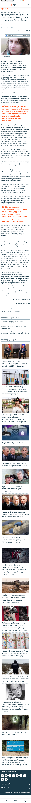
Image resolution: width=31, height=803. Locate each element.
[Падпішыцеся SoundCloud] (20, 775)
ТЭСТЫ (16, 801)
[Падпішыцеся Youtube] (13, 775)
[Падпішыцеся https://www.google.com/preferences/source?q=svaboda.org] (2, 775)
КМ (2, 24)
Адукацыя (4, 9)
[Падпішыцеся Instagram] (24, 775)
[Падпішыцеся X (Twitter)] (9, 775)
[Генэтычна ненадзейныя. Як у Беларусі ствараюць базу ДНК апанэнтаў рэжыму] (15, 527)
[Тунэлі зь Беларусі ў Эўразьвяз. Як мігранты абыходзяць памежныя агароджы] (15, 722)
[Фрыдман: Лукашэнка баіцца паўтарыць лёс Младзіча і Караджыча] (15, 476)
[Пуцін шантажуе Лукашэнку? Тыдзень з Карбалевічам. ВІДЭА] (15, 453)
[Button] (16, 31)
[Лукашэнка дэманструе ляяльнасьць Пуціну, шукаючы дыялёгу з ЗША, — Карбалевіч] (15, 351)
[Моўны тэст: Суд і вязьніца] (15, 432)
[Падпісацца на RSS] (6, 779)
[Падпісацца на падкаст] (17, 775)
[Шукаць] (25, 801)
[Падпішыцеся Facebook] (6, 775)
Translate (26, 1)
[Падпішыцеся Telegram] (2, 779)
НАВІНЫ (7, 801)
